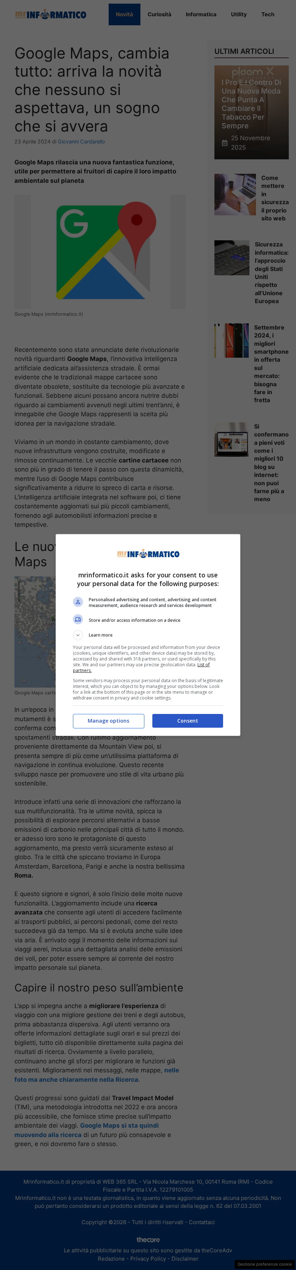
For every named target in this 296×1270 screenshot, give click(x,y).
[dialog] (148, 635)
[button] (148, 635)
